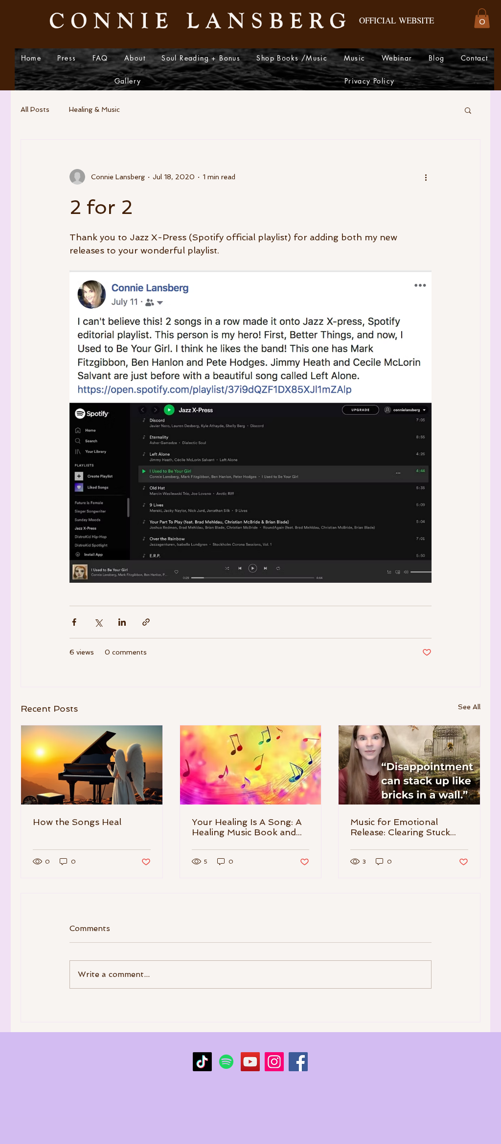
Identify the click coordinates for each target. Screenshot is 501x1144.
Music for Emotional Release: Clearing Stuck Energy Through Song (400, 827)
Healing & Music (94, 109)
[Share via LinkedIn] (122, 622)
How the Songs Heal (77, 822)
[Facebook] (298, 1061)
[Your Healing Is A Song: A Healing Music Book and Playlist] (250, 765)
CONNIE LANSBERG (200, 19)
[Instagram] (274, 1061)
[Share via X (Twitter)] (98, 622)
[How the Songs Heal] (91, 765)
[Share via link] (146, 622)
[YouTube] (250, 1061)
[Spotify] (226, 1061)
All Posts (35, 109)
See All (469, 707)
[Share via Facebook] (74, 622)
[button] (482, 18)
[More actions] (426, 177)
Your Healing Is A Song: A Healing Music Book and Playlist (247, 827)
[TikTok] (202, 1061)
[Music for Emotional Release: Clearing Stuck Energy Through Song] (409, 765)
